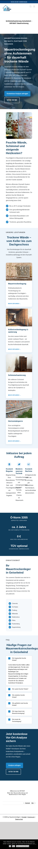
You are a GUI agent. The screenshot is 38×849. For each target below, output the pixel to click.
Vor (32, 803)
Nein (13, 846)
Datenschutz (19, 819)
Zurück (27, 803)
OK (10, 846)
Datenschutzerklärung (22, 846)
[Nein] (36, 844)
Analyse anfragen (14, 765)
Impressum (31, 817)
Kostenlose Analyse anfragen (17, 94)
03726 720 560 (14, 1)
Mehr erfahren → (14, 303)
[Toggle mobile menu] (34, 6)
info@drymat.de (23, 1)
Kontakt (24, 817)
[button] (19, 659)
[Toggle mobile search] (30, 6)
